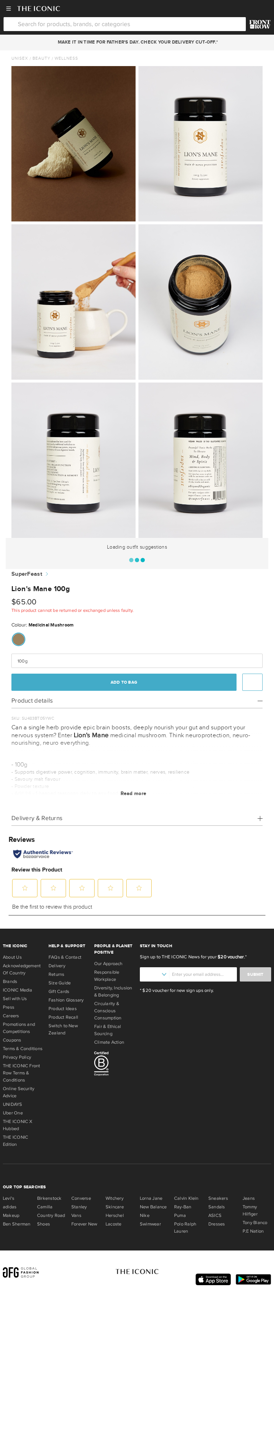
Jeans (249, 1198)
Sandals (216, 1206)
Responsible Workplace (106, 976)
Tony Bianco (255, 1222)
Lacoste (114, 1224)
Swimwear (150, 1224)
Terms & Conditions (22, 1048)
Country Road (51, 1215)
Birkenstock (49, 1198)
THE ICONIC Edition (15, 1141)
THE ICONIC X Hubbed (17, 1125)
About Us (12, 957)
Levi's (8, 1198)
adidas (9, 1206)
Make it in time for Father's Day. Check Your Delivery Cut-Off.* (136, 42)
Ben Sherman (16, 1224)
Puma (180, 1215)
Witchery (114, 1198)
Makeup (11, 1215)
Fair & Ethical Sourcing (107, 1030)
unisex (19, 58)
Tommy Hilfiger (250, 1210)
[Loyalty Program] (259, 24)
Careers (11, 1015)
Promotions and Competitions (19, 1028)
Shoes (43, 1224)
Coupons (12, 1040)
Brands (10, 981)
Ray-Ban (183, 1206)
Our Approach (108, 963)
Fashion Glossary (66, 1000)
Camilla (45, 1206)
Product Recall (63, 1017)
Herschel (115, 1215)
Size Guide (60, 982)
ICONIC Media (17, 990)
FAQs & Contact (65, 957)
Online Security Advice (18, 1092)
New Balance (153, 1206)
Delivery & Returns (36, 818)
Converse (81, 1198)
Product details (32, 700)
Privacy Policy (17, 1057)
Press (8, 1007)
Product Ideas (63, 1008)
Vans (76, 1215)
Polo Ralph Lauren (185, 1228)
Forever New (84, 1224)
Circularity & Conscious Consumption (107, 1010)
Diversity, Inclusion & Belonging (113, 991)
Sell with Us (15, 998)
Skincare (115, 1206)
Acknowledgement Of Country (22, 969)
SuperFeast (26, 574)
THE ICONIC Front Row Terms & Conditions (21, 1073)
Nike (144, 1215)
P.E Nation (253, 1231)
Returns (57, 974)
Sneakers (218, 1198)
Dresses (216, 1224)
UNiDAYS (12, 1104)
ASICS (215, 1215)
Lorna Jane (151, 1198)
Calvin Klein (186, 1198)
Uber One (13, 1112)
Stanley (79, 1206)
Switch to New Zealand (63, 1029)
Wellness (66, 58)
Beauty (41, 58)
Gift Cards (59, 991)
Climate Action (109, 1042)
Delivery (57, 965)
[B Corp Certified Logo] (114, 1065)
